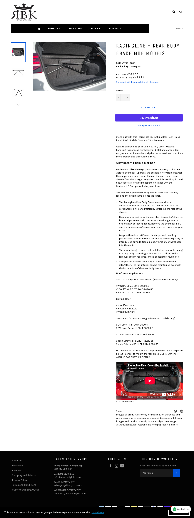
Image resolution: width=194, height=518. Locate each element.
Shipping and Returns (24, 475)
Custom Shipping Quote (25, 489)
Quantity (120, 90)
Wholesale (18, 465)
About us (17, 460)
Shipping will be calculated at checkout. (137, 82)
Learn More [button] (98, 512)
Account (179, 28)
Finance (16, 470)
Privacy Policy (19, 480)
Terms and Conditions (24, 484)
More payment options (149, 125)
